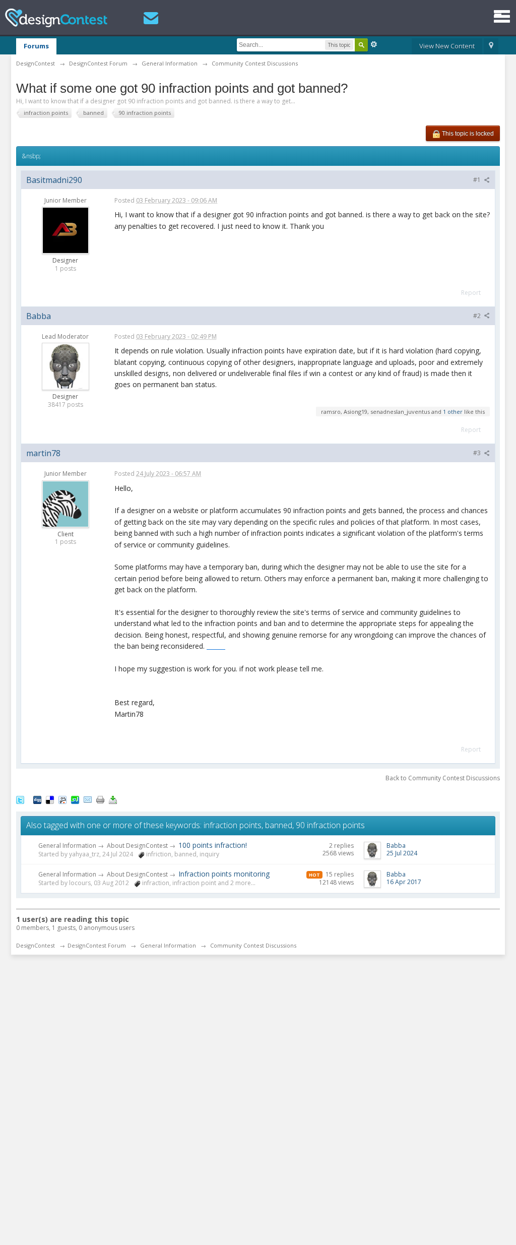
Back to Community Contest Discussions (442, 778)
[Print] (100, 799)
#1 (477, 179)
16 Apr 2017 (403, 882)
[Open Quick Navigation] (491, 46)
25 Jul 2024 (401, 853)
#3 (477, 453)
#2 (477, 316)
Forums (36, 45)
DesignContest (56, 18)
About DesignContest (137, 845)
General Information (67, 845)
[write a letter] (151, 18)
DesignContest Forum (97, 945)
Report (471, 292)
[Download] (113, 799)
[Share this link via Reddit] (62, 799)
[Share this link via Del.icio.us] (50, 799)
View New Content (447, 45)
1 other (453, 411)
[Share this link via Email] (88, 799)
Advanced (374, 44)
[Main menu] (502, 16)
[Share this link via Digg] (37, 799)
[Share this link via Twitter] (20, 799)
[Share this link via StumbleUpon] (75, 799)
